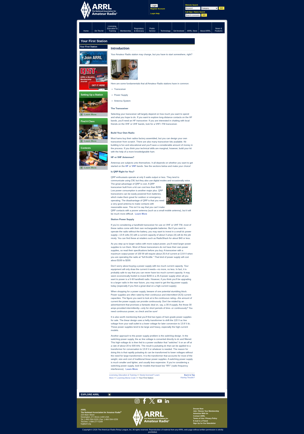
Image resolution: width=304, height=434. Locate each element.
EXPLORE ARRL (90, 394)
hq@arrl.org (86, 424)
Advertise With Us (200, 413)
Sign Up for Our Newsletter (204, 423)
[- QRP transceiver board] (179, 194)
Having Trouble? (187, 377)
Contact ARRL (199, 416)
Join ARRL (83, 52)
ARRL (109, 9)
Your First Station (88, 46)
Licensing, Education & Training (123, 375)
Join (195, 411)
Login (154, 5)
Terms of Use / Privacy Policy (205, 418)
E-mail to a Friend (200, 421)
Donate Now (198, 409)
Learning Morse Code (126, 378)
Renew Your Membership (208, 411)
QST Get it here (85, 67)
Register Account (157, 9)
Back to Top (189, 375)
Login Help (155, 13)
